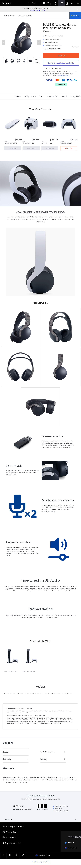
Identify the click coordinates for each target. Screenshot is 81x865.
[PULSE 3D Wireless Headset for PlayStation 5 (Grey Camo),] (6, 60)
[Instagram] (10, 855)
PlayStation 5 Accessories (23, 15)
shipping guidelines (62, 75)
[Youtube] (16, 855)
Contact (5, 752)
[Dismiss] (78, 9)
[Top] (78, 818)
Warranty (43, 759)
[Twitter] (23, 855)
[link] (75, 47)
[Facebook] (3, 855)
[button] (3, 42)
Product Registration (48, 3)
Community (7, 759)
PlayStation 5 (8, 15)
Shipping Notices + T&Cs (37, 10)
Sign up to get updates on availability (61, 63)
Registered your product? (39, 862)
